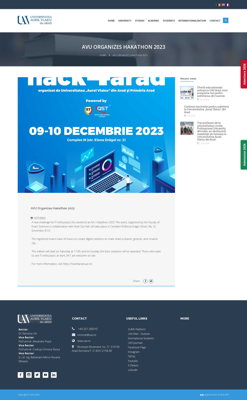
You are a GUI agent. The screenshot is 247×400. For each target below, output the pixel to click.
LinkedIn (133, 370)
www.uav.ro (83, 341)
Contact (215, 20)
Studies (139, 20)
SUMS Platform (137, 329)
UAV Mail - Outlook (139, 333)
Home (111, 20)
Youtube (133, 361)
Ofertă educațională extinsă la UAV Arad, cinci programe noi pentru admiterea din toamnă (212, 91)
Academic (153, 20)
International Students (141, 338)
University (124, 20)
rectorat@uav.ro (86, 335)
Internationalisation (192, 20)
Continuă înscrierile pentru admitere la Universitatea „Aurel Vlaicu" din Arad (206, 109)
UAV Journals (135, 343)
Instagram (134, 352)
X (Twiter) (133, 365)
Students (169, 20)
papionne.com (210, 394)
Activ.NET (224, 394)
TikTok (131, 356)
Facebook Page (137, 347)
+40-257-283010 (87, 329)
